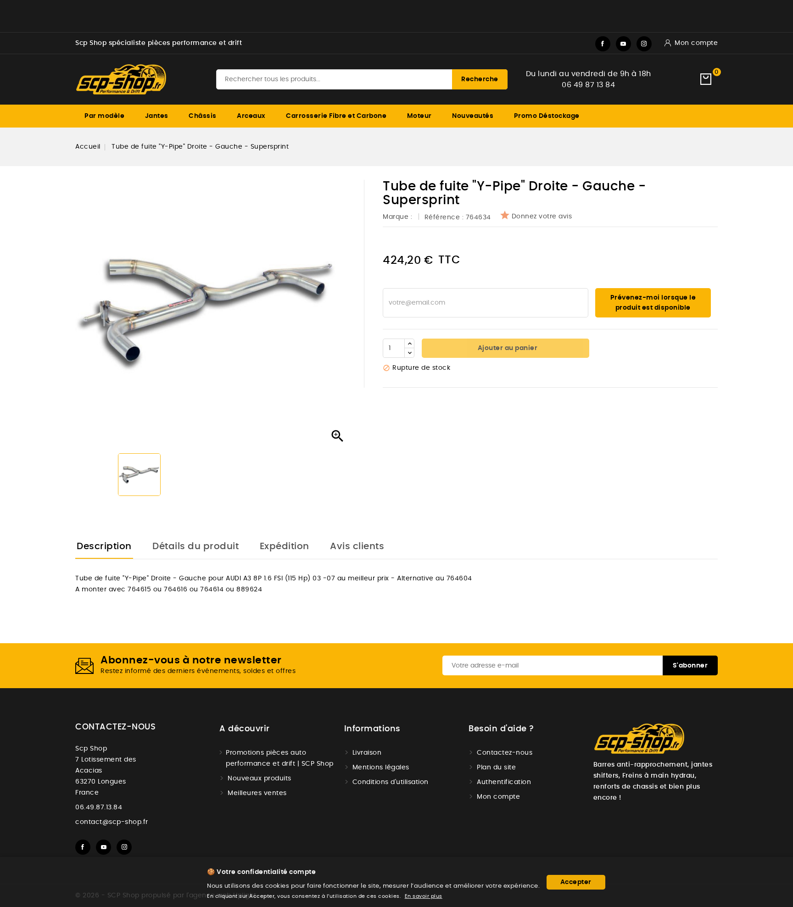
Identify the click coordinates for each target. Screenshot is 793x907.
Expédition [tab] (284, 546)
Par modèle (104, 116)
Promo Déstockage (547, 116)
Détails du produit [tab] (195, 546)
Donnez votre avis (542, 216)
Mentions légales (380, 767)
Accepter (576, 882)
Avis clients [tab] (357, 546)
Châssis (203, 116)
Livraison (367, 753)
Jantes (156, 116)
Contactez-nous (115, 727)
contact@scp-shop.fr (111, 822)
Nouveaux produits (259, 778)
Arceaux (251, 116)
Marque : (398, 217)
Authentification (504, 782)
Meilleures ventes (257, 793)
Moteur (419, 116)
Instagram (644, 43)
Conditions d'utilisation (390, 782)
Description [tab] (104, 546)
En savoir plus (423, 896)
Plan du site (496, 767)
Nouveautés (472, 116)
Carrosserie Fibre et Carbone (336, 116)
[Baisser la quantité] (409, 353)
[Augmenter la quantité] (409, 344)
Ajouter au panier (506, 348)
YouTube (623, 43)
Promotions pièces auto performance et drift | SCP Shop (280, 758)
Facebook (602, 43)
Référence (442, 217)
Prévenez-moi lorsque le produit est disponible (653, 303)
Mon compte (498, 797)
